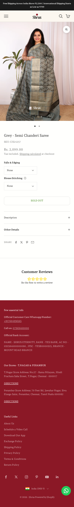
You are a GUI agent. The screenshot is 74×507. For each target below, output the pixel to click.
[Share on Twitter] (21, 242)
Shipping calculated (30, 154)
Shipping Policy (12, 447)
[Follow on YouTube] (47, 477)
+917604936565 (13, 321)
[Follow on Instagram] (26, 477)
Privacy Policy (12, 453)
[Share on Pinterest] (27, 242)
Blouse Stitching (13, 178)
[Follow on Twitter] (16, 477)
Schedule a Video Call (16, 429)
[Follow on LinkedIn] (57, 477)
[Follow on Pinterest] (37, 477)
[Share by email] (32, 242)
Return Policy (11, 464)
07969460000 (21, 328)
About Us (9, 423)
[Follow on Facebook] (6, 477)
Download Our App (14, 435)
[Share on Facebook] (16, 242)
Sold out (37, 200)
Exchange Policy (13, 441)
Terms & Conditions (15, 459)
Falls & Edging (12, 162)
